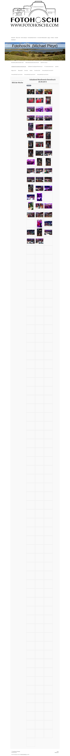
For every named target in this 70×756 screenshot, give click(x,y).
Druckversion (14, 751)
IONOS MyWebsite (24, 754)
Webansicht (57, 752)
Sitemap (18, 751)
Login (58, 751)
